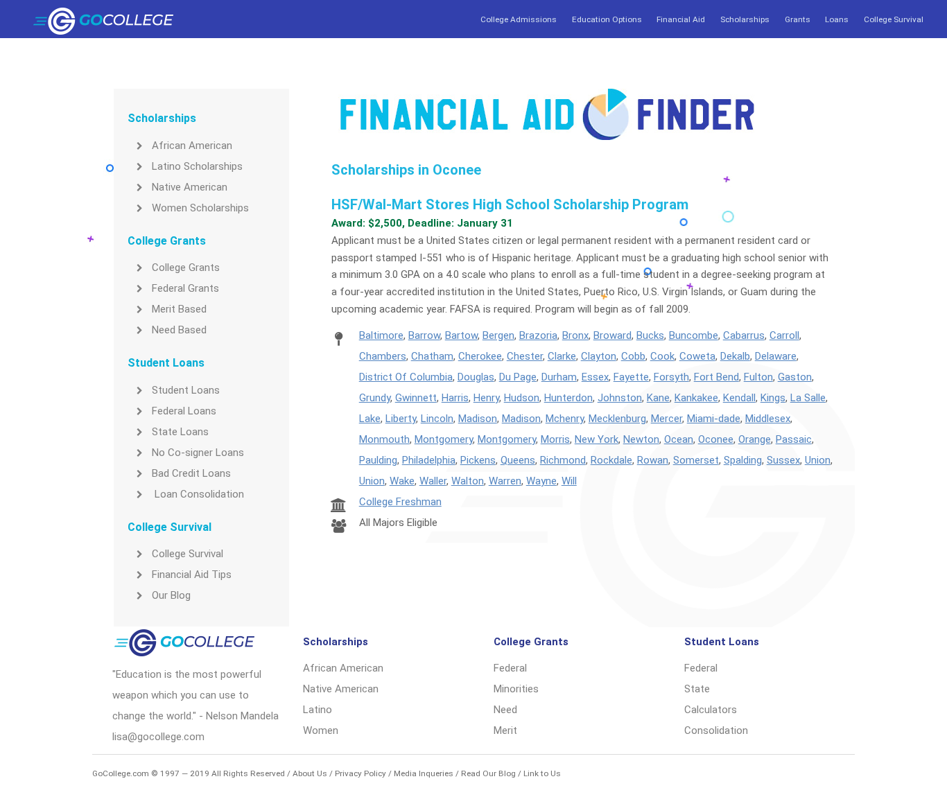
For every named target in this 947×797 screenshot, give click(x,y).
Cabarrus (744, 335)
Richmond (563, 460)
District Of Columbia (406, 377)
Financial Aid (681, 19)
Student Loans (186, 390)
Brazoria (538, 335)
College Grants (186, 267)
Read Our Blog (488, 773)
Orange (754, 439)
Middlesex (767, 418)
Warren (505, 481)
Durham (559, 377)
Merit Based (179, 309)
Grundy (374, 398)
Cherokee (480, 356)
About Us (310, 773)
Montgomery (444, 439)
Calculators (710, 709)
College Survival (893, 19)
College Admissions (518, 19)
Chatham (432, 356)
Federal (510, 668)
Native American (189, 187)
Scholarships (745, 19)
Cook (662, 356)
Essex (595, 377)
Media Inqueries (423, 773)
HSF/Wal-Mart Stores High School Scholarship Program (509, 204)
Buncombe (693, 335)
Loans (837, 19)
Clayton (598, 356)
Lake (370, 418)
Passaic (794, 439)
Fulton (758, 377)
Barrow (424, 335)
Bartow (461, 335)
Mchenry (565, 418)
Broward (612, 335)
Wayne (541, 481)
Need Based (179, 330)
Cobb (633, 356)
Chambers (382, 356)
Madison (477, 418)
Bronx (575, 335)
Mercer (666, 418)
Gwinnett (416, 398)
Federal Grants (185, 288)
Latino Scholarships (197, 166)
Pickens (478, 460)
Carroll (784, 335)
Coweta (697, 356)
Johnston (620, 398)
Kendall (739, 398)
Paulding (378, 460)
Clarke (562, 356)
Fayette (631, 377)
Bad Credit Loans (191, 473)
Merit (505, 730)
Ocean (678, 439)
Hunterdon (568, 398)
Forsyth (671, 377)
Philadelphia (428, 460)
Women (320, 730)
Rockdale (611, 460)
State (697, 689)
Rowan (652, 460)
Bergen (498, 335)
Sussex (783, 460)
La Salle (808, 398)
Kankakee (696, 398)
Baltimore (381, 335)
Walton (467, 481)
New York (596, 439)
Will (569, 481)
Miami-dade (713, 418)
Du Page (518, 377)
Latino (317, 709)
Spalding (743, 460)
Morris (555, 439)
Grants (797, 19)
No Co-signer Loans (198, 452)
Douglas (476, 377)
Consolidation (716, 730)
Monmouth (384, 439)
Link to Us (542, 773)
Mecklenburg (617, 418)
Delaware (776, 356)
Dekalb (735, 356)
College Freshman (400, 502)
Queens (518, 460)
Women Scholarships (200, 208)
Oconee (715, 439)
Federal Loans (184, 411)
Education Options (607, 19)
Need (505, 709)
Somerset (696, 460)
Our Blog (171, 595)
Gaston (795, 377)
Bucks (650, 335)
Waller (432, 481)
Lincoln (437, 418)
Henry (486, 398)
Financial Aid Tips (192, 574)
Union (818, 460)
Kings (773, 398)
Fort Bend (716, 377)
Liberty (400, 418)
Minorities (516, 689)
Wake (402, 481)
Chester (525, 356)
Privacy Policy (360, 773)
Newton (641, 439)
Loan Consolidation (198, 494)
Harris (455, 398)
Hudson (521, 398)
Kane (658, 398)
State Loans (180, 432)
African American (192, 145)
